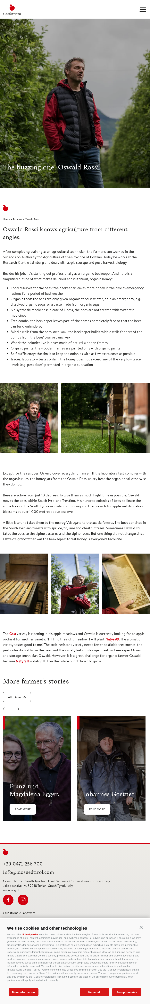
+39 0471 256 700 (23, 864)
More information (23, 992)
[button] (141, 927)
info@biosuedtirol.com (28, 872)
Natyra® (112, 639)
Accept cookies (126, 992)
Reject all (94, 992)
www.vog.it (11, 890)
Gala (12, 633)
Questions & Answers (19, 912)
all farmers (17, 697)
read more (23, 809)
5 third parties (30, 934)
